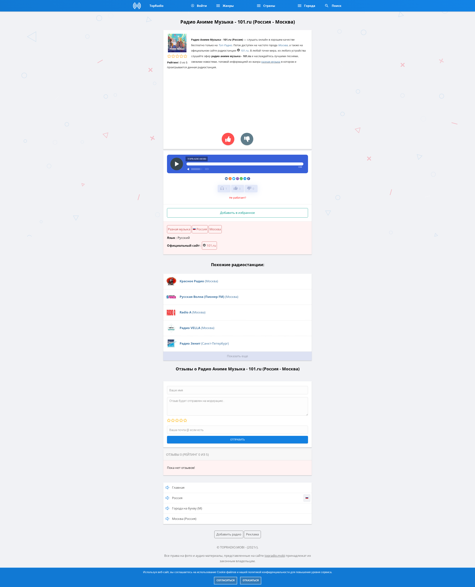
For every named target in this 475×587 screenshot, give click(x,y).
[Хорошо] (181, 420)
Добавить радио (228, 534)
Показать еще (237, 356)
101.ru (244, 50)
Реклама (252, 534)
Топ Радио (225, 45)
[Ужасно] (169, 420)
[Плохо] (173, 420)
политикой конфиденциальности (269, 572)
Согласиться (226, 580)
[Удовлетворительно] (177, 420)
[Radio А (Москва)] (171, 317)
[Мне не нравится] (247, 139)
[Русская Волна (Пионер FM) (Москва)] (171, 301)
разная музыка (270, 61)
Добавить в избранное (237, 213)
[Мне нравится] (228, 139)
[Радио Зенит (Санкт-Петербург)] (171, 348)
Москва (283, 45)
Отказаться (251, 580)
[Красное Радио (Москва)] (171, 286)
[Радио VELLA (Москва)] (171, 332)
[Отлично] (185, 420)
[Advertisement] (237, 99)
